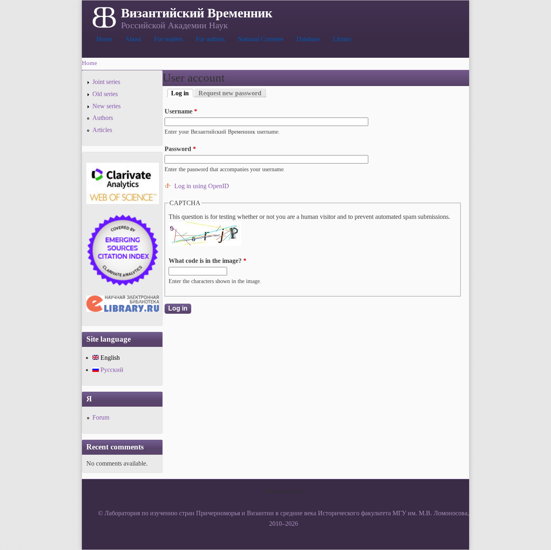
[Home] (103, 16)
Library (342, 39)
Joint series (106, 81)
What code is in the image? (207, 260)
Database (308, 39)
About (133, 39)
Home (104, 39)
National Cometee (261, 39)
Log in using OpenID (201, 186)
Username (181, 111)
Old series (105, 93)
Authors (102, 117)
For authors (210, 39)
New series (106, 106)
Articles (102, 129)
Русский (111, 369)
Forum (100, 417)
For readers (168, 39)
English (109, 357)
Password (180, 148)
